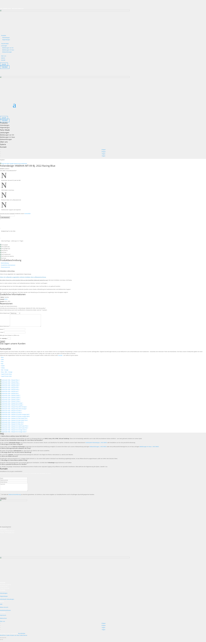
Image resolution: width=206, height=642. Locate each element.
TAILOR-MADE (5, 43)
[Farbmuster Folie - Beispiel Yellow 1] (10, 399)
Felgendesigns (6, 39)
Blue (2, 357)
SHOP (4, 64)
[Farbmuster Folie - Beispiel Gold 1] (9, 384)
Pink (2, 361)
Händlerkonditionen (5, 610)
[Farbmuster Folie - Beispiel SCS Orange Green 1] (13, 431)
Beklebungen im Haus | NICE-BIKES (149, 446)
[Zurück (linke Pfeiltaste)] (0, 639)
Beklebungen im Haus (8, 50)
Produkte (3, 35)
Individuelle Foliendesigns (7, 599)
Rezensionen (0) (5, 267)
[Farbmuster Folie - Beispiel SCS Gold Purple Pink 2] (14, 426)
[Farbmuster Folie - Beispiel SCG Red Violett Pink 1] (14, 418)
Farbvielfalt (27, 213)
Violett (3, 365)
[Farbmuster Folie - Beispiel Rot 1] (9, 391)
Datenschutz (3, 618)
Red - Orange (4, 370)
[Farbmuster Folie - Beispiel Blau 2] (9, 380)
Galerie (3, 58)
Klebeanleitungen (7, 52)
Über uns (3, 56)
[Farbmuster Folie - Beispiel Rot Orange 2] (11, 405)
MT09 (6, 299)
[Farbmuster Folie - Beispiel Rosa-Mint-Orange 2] (13, 407)
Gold (2, 359)
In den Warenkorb (5, 217)
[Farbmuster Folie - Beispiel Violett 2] (10, 397)
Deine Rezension (5, 326)
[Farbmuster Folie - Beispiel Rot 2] (9, 393)
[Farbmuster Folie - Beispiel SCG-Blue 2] (11, 412)
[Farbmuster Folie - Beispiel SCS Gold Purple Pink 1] (14, 428)
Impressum (3, 615)
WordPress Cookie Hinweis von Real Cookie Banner (13, 635)
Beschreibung (5, 263)
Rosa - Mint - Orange (6, 372)
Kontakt (3, 60)
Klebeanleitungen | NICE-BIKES (98, 446)
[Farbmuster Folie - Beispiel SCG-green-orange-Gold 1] (15, 414)
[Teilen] (4, 637)
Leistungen (4, 45)
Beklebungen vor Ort (7, 48)
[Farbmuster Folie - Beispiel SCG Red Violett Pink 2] (14, 420)
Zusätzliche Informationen (8, 265)
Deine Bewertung (5, 313)
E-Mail (2, 332)
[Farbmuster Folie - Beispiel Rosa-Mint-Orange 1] (13, 408)
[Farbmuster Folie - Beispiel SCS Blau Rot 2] (12, 422)
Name (2, 329)
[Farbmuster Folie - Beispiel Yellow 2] (10, 401)
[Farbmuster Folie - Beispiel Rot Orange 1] (11, 403)
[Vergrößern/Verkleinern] (0, 637)
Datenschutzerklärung (15, 494)
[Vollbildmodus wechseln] (2, 637)
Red (2, 363)
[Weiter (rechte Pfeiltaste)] (2, 639)
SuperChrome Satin (6, 376)
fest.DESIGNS (21, 633)
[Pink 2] (9, 389)
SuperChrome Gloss (6, 374)
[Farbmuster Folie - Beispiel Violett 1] (10, 395)
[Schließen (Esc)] (5, 637)
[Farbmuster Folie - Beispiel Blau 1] (9, 382)
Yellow (3, 368)
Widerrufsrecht (4, 607)
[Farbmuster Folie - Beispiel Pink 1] (9, 387)
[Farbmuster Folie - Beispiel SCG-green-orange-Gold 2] (15, 416)
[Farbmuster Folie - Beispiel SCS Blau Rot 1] (12, 424)
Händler (5, 67)
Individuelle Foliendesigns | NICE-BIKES (96, 442)
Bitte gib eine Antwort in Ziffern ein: (9, 335)
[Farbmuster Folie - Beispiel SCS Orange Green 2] (13, 430)
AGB (1, 604)
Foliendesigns (6, 37)
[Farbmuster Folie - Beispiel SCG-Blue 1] (11, 410)
